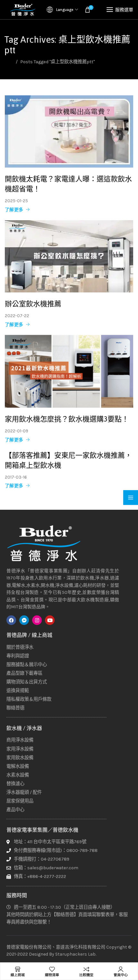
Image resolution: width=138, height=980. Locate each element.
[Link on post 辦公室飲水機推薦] (69, 256)
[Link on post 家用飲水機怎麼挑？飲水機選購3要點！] (69, 371)
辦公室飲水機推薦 (33, 303)
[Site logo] (22, 9)
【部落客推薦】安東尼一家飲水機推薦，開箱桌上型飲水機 (68, 460)
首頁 (8, 62)
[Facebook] (11, 620)
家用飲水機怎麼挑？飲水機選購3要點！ (67, 419)
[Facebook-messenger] (24, 620)
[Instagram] (37, 620)
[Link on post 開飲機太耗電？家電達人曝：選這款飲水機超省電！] (69, 131)
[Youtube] (50, 620)
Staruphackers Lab (75, 954)
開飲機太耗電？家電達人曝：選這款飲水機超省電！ (68, 184)
